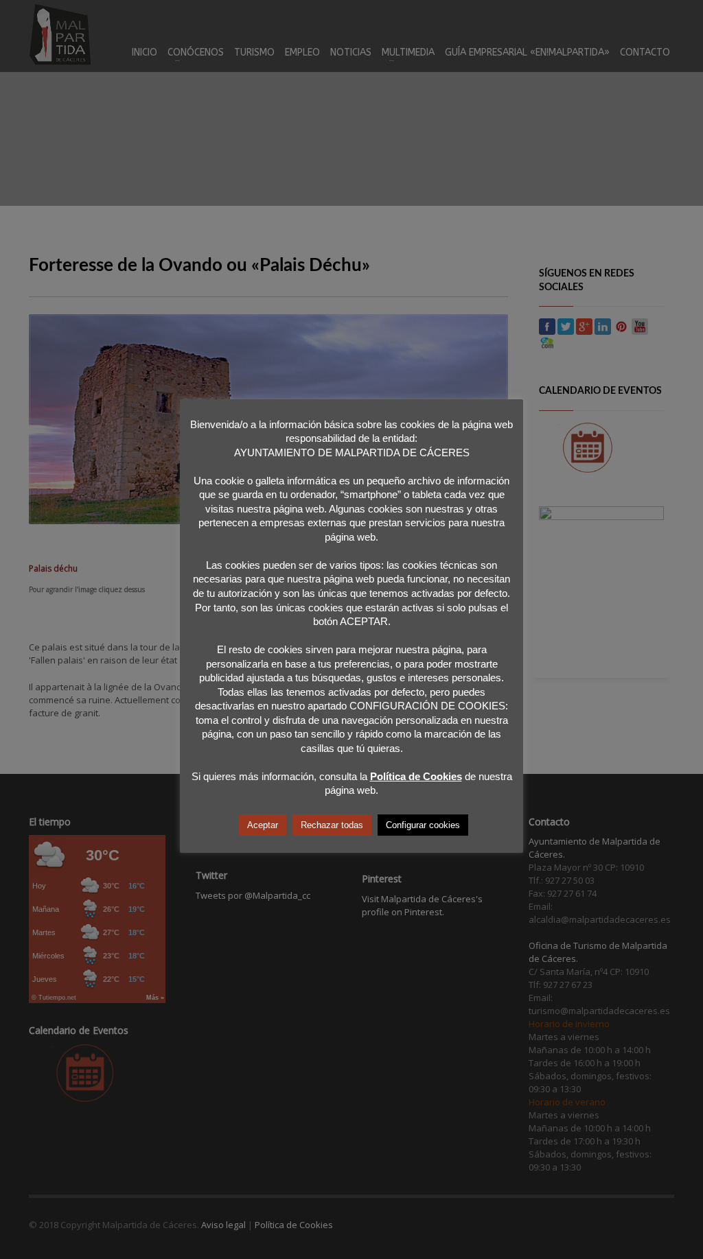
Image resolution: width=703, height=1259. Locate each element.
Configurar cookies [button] (423, 825)
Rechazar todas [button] (332, 825)
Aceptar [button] (262, 825)
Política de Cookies (416, 776)
